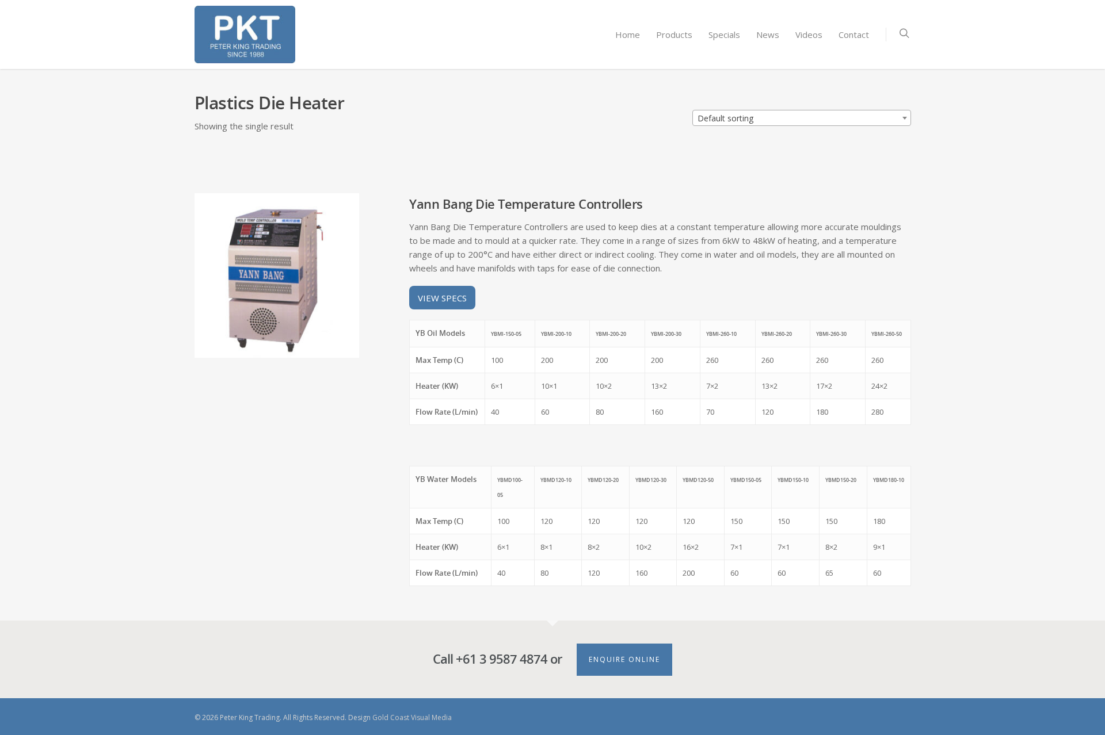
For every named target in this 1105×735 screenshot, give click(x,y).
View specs (442, 297)
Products (674, 34)
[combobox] (801, 118)
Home (627, 34)
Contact (854, 34)
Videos (808, 34)
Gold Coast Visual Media (412, 717)
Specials (724, 34)
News (767, 34)
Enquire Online (624, 659)
